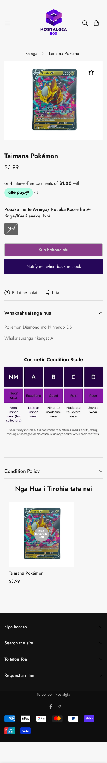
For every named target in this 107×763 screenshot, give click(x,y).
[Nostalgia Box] (53, 23)
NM (11, 228)
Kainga (31, 54)
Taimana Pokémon (26, 573)
